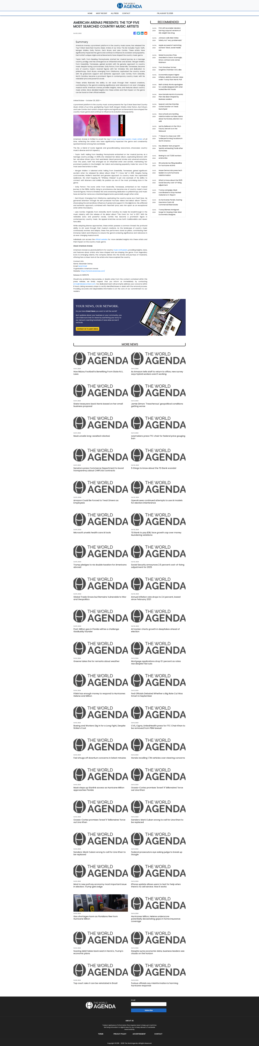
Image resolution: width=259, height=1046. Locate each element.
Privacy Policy (120, 1034)
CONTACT (126, 13)
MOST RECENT (101, 13)
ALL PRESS (115, 13)
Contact (158, 1034)
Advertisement (139, 1034)
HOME (90, 13)
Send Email (82, 266)
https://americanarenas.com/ (93, 271)
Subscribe (149, 1010)
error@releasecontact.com (84, 284)
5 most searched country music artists (126, 139)
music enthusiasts (120, 250)
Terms (100, 1034)
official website (101, 239)
